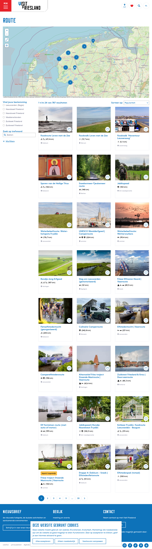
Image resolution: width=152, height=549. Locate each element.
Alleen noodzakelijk (66, 541)
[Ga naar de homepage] (29, 6)
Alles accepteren (43, 541)
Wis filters (10, 141)
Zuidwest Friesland (14, 125)
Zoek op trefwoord (12, 131)
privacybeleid (16, 545)
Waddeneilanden (13, 117)
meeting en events (61, 518)
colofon (6, 545)
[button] (93, 41)
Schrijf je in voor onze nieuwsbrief (21, 528)
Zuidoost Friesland (14, 121)
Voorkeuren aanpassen (92, 541)
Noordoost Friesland (15, 109)
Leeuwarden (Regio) (15, 105)
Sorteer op (117, 102)
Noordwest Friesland (15, 113)
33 (78, 499)
